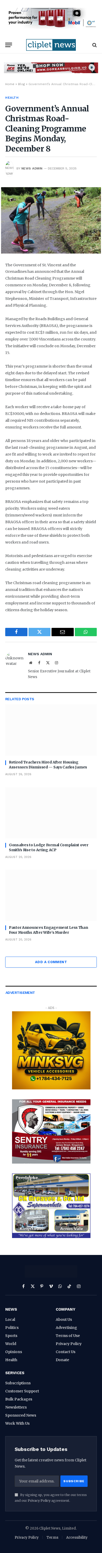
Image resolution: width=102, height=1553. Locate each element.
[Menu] (8, 45)
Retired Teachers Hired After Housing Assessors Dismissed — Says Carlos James (48, 764)
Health (12, 97)
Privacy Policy (39, 1501)
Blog (21, 84)
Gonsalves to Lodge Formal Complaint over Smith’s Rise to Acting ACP (48, 847)
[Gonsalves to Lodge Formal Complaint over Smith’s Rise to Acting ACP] (51, 812)
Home (9, 84)
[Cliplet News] (51, 44)
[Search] (94, 45)
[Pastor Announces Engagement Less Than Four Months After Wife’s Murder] (51, 895)
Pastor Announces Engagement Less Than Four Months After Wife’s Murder (48, 930)
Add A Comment (51, 962)
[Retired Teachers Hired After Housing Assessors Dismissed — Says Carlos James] (51, 730)
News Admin (32, 168)
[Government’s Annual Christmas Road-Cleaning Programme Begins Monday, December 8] (51, 220)
